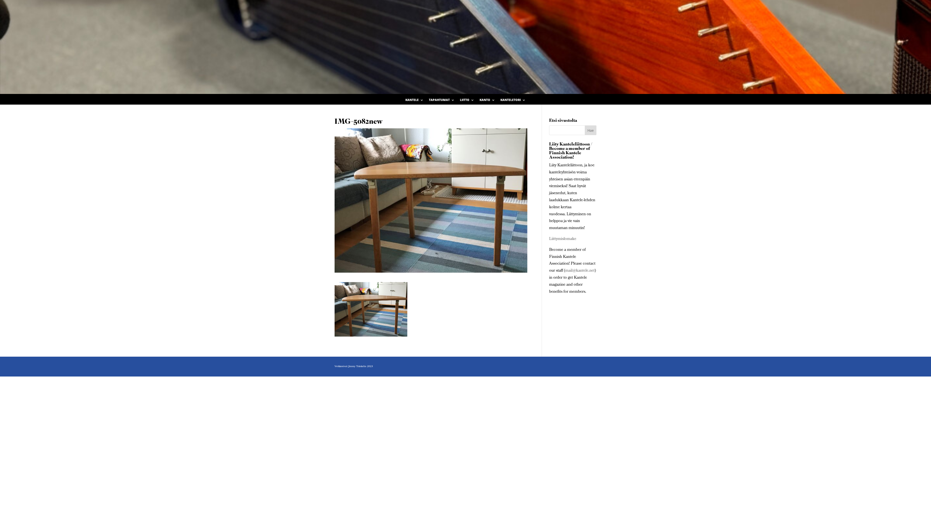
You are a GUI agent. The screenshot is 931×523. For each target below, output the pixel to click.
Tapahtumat (439, 100)
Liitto (464, 100)
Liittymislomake (562, 239)
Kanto (485, 100)
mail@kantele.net (580, 271)
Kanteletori (510, 100)
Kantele (412, 100)
